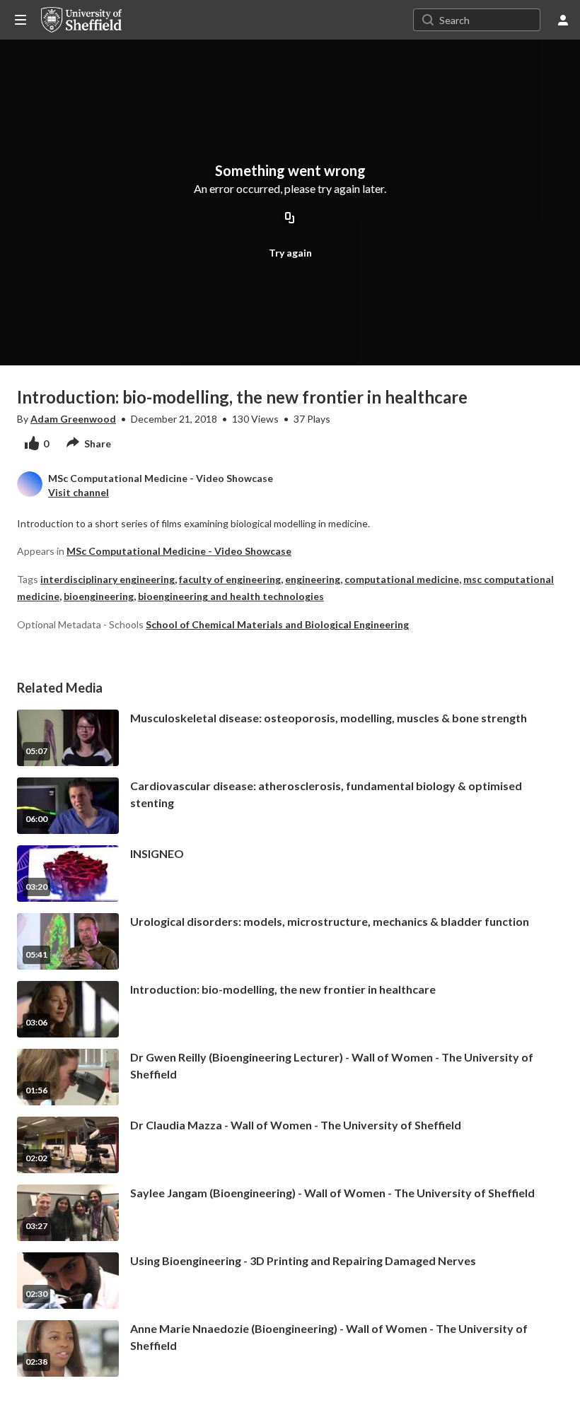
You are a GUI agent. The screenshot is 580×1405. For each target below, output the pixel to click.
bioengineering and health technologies (231, 596)
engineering (312, 579)
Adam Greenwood (73, 419)
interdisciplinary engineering (107, 579)
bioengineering (99, 596)
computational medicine (401, 579)
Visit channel (78, 492)
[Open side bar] (20, 19)
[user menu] (563, 19)
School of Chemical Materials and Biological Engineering (277, 624)
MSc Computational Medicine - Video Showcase (178, 551)
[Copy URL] (290, 219)
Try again (290, 253)
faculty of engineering (230, 579)
